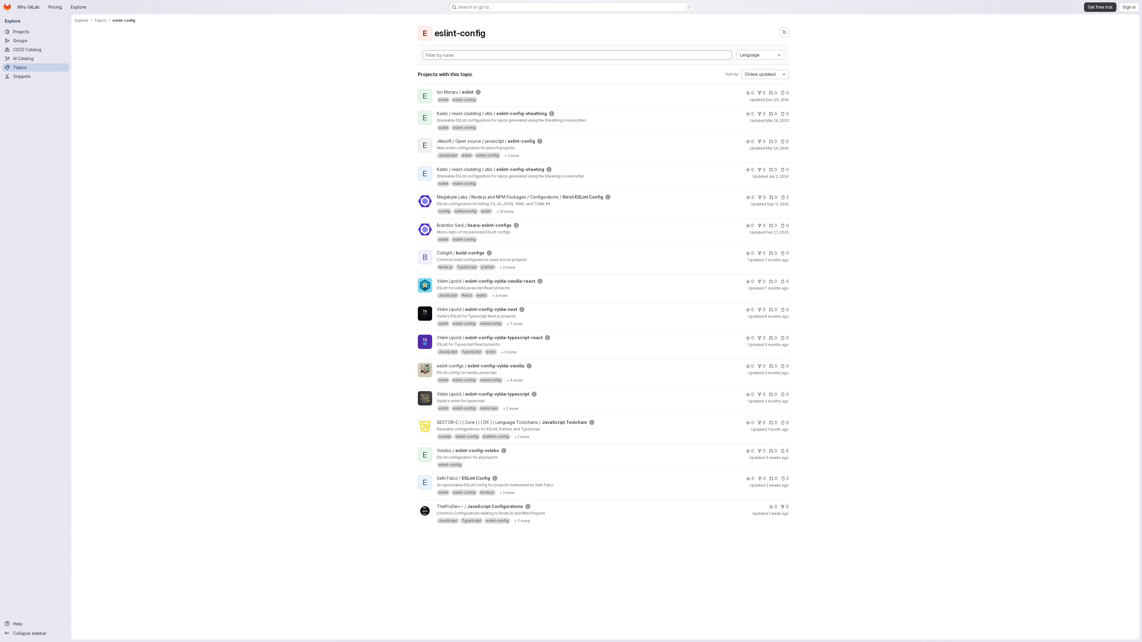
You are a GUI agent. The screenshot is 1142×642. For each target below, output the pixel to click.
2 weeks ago (777, 485)
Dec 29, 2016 (777, 99)
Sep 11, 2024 (778, 204)
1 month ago (778, 429)
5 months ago (777, 344)
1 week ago (779, 513)
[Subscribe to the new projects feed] (784, 32)
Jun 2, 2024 (779, 176)
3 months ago (777, 373)
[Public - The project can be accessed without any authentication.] (478, 92)
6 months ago (777, 316)
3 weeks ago (777, 457)
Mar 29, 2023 (777, 120)
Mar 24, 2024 (777, 148)
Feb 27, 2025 (777, 232)
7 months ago (777, 260)
